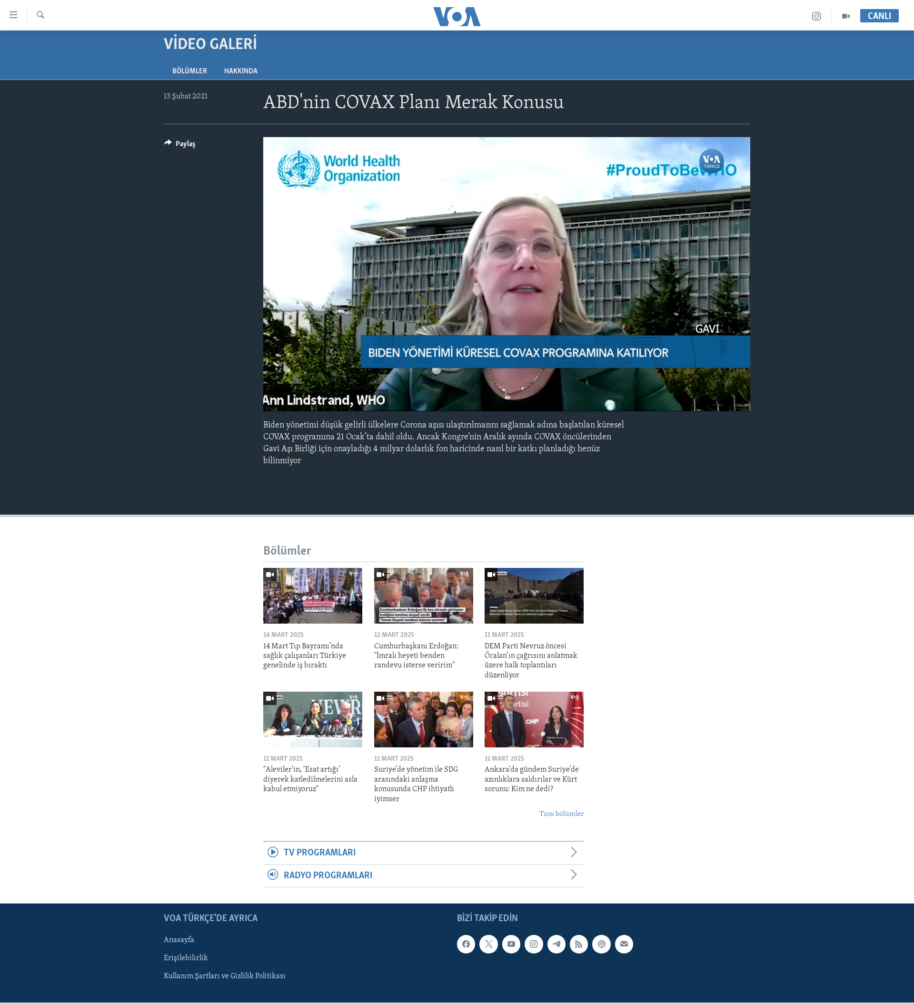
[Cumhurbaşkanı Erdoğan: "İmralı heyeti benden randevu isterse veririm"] (423, 596)
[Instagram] (817, 16)
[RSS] (579, 944)
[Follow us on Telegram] (556, 944)
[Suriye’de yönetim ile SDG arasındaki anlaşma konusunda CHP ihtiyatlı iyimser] (423, 719)
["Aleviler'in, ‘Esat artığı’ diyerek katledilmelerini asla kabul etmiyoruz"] (312, 719)
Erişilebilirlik (186, 959)
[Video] (846, 16)
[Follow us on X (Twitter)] (488, 944)
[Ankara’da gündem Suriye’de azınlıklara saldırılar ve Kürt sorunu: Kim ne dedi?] (534, 719)
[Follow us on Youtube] (511, 944)
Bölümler (189, 71)
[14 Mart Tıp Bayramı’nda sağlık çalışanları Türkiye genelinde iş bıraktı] (312, 596)
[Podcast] (601, 944)
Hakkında (241, 71)
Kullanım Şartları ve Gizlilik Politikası (225, 977)
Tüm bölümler (561, 814)
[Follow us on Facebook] (466, 944)
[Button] (180, 146)
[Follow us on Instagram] (534, 944)
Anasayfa (179, 940)
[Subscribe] (624, 944)
